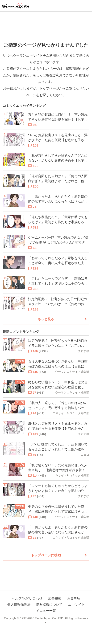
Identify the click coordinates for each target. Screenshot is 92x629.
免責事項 (73, 598)
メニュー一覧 (46, 611)
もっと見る (46, 319)
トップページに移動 (46, 555)
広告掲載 (54, 598)
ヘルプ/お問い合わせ (27, 598)
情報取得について (49, 604)
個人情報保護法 (18, 604)
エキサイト (76, 604)
